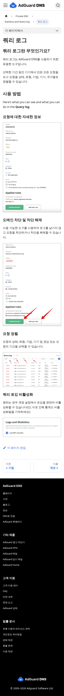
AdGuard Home (11, 564)
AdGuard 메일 (10, 553)
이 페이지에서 (14, 30)
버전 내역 (8, 596)
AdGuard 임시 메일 (13, 559)
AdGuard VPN (10, 547)
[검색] (58, 5)
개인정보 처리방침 (12, 634)
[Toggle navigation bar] (5, 5)
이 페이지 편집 (16, 448)
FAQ (5, 591)
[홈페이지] (6, 16)
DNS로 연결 (9, 516)
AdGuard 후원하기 (12, 521)
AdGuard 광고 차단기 (14, 542)
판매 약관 (8, 640)
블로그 (6, 504)
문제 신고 (8, 602)
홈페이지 (7, 493)
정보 (5, 510)
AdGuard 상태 (10, 608)
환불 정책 (8, 645)
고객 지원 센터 (10, 585)
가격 (5, 499)
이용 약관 (8, 651)
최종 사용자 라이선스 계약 (16, 628)
